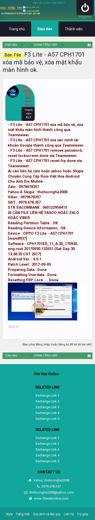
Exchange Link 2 (47, 401)
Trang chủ (17, 29)
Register (85, 16)
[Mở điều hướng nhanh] (89, 44)
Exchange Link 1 (47, 395)
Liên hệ (69, 514)
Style (9, 514)
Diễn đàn (44, 29)
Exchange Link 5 (47, 419)
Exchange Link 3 (47, 407)
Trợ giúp (82, 514)
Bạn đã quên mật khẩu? (49, 3)
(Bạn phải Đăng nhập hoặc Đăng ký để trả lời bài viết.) (57, 344)
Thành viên (74, 29)
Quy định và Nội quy (47, 514)
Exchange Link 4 (47, 413)
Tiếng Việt (23, 514)
